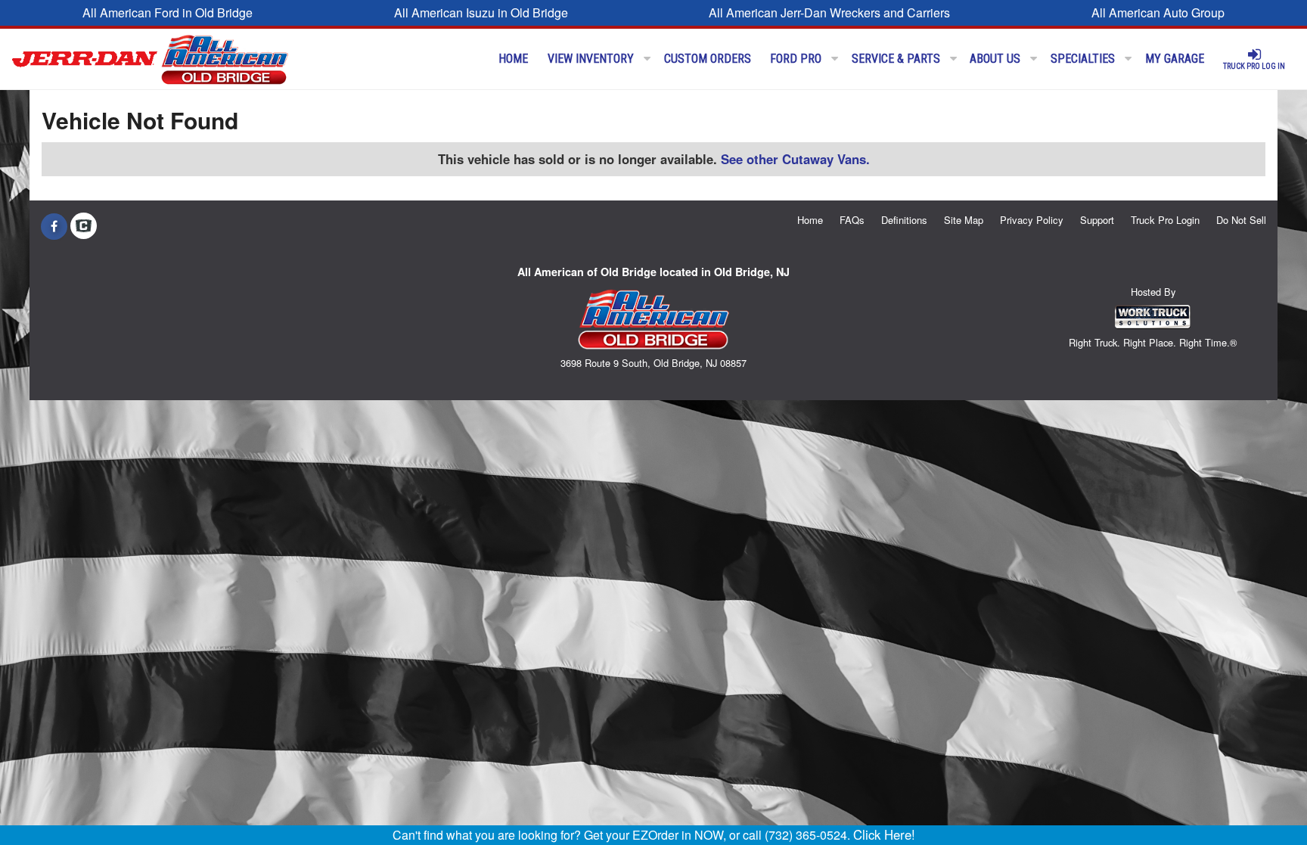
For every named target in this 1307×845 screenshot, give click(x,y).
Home (513, 58)
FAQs (852, 220)
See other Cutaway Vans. (795, 159)
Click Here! (884, 834)
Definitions (904, 220)
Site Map (963, 220)
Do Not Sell (1241, 220)
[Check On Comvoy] (83, 226)
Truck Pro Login (1165, 220)
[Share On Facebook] (54, 226)
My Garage (1174, 58)
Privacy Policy (1031, 220)
